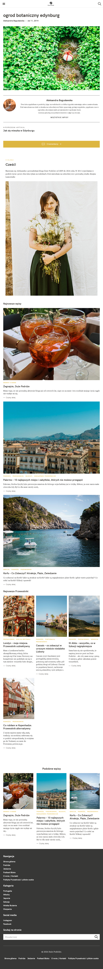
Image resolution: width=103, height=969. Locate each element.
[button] (51, 4)
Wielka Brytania (23, 639)
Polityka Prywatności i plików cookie (18, 880)
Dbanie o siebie (9, 382)
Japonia (6, 898)
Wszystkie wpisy (59, 117)
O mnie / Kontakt (10, 876)
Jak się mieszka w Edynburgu (19, 130)
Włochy (28, 476)
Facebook (7, 924)
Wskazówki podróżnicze (45, 476)
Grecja (6, 569)
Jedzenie (7, 869)
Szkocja (94, 639)
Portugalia (50, 639)
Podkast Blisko (9, 872)
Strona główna (9, 861)
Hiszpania (7, 909)
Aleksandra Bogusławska (13, 21)
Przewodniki (18, 476)
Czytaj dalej (10, 398)
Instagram (7, 920)
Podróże (7, 476)
